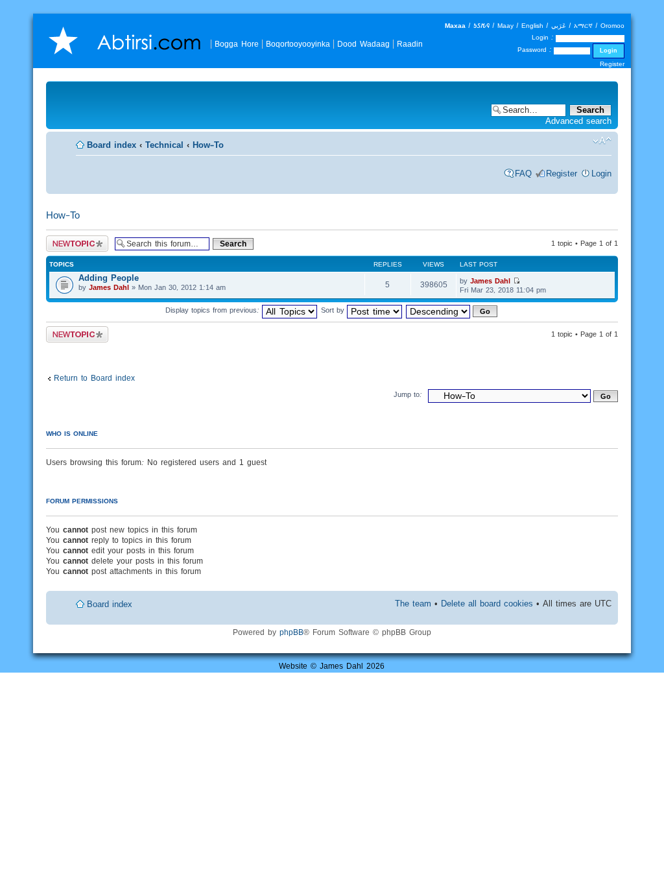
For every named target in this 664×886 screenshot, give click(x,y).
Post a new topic (73, 240)
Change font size (602, 141)
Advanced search (578, 121)
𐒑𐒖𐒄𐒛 (481, 25)
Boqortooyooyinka (298, 44)
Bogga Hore (237, 44)
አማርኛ (583, 25)
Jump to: (408, 394)
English (532, 25)
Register (612, 63)
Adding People (108, 278)
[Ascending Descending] (452, 310)
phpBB (291, 632)
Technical (164, 145)
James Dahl (109, 287)
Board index (111, 145)
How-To (208, 145)
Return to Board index (94, 378)
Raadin (410, 44)
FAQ (523, 173)
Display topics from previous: (213, 310)
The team (413, 603)
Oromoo (612, 25)
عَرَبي (558, 25)
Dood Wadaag (363, 44)
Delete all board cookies (487, 603)
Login (601, 173)
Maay (505, 25)
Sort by (334, 310)
